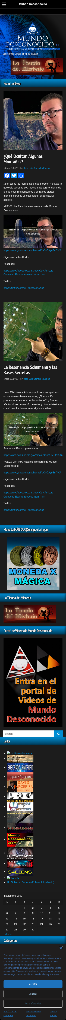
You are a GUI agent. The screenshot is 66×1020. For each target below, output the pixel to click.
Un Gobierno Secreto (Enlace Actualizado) (30, 882)
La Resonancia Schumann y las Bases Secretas (30, 370)
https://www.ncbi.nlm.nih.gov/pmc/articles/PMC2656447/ (35, 455)
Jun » (8, 934)
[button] (60, 948)
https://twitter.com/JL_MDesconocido (24, 288)
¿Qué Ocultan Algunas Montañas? (23, 159)
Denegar (33, 993)
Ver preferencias (33, 1003)
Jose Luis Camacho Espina (37, 167)
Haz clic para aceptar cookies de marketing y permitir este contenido (33, 231)
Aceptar (33, 984)
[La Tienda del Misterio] (37, 66)
